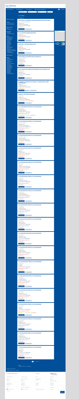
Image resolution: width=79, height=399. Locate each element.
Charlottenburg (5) (9, 61)
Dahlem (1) (8, 62)
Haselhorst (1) (9, 68)
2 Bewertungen (27, 312)
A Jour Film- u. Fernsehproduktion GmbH (27, 44)
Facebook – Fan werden (10, 389)
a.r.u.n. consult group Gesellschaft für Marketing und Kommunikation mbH (34, 69)
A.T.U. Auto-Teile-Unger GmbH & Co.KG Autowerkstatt (29, 233)
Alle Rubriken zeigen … (10, 52)
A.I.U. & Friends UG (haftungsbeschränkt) (27, 32)
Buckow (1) (8, 60)
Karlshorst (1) (9, 70)
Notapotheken (29, 9)
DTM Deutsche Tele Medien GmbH (25, 387)
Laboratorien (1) (9, 51)
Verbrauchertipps (52, 387)
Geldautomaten (20, 9)
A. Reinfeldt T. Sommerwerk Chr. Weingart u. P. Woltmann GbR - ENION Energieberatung (33, 82)
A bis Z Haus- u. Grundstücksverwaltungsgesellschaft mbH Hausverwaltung (34, 20)
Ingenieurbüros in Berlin (10, 24)
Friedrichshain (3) (9, 66)
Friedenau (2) (9, 64)
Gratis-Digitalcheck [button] (28, 40)
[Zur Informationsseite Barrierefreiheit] (59, 9)
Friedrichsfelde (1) (9, 65)
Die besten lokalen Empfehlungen (40, 389)
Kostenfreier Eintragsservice (41, 9)
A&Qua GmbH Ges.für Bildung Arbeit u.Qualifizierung (29, 56)
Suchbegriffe (51, 389)
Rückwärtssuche (10, 9)
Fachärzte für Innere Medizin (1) (11, 50)
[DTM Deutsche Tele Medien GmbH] (43, 374)
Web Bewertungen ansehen (23, 100)
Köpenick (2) (8, 72)
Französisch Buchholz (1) (10, 63)
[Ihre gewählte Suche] (23, 12)
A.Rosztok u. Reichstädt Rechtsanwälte (26, 94)
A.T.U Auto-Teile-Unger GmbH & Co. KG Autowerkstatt (29, 121)
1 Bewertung (27, 115)
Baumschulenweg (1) (10, 59)
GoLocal (8, 387)
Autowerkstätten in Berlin (10, 23)
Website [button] (27, 90)
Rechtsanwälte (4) (9, 38)
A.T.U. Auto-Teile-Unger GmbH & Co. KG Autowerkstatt (29, 106)
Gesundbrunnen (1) (9, 67)
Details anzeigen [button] (21, 40)
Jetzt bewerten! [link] (20, 38)
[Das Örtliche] (11, 6)
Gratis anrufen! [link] (27, 25)
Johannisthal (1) (9, 69)
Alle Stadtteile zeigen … (10, 73)
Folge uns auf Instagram (25, 389)
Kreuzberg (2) (9, 71)
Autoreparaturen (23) (10, 37)
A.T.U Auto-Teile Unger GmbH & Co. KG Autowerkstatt (29, 147)
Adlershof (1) (9, 58)
